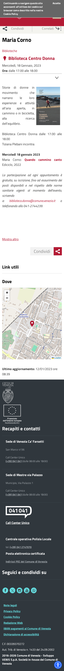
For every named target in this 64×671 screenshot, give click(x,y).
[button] (32, 324)
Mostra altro (10, 239)
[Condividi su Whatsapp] (34, 590)
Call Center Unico (18, 523)
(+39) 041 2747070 (21, 547)
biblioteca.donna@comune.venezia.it (32, 200)
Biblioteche (9, 50)
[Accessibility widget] (58, 665)
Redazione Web (13, 623)
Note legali (10, 605)
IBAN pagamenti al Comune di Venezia (27, 628)
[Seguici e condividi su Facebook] (5, 590)
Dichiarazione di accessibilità (21, 634)
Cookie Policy (11, 14)
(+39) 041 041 (14, 461)
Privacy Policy (12, 611)
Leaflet (57, 357)
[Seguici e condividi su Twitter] (12, 590)
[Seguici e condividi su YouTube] (27, 590)
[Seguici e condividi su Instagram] (19, 590)
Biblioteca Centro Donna (31, 58)
